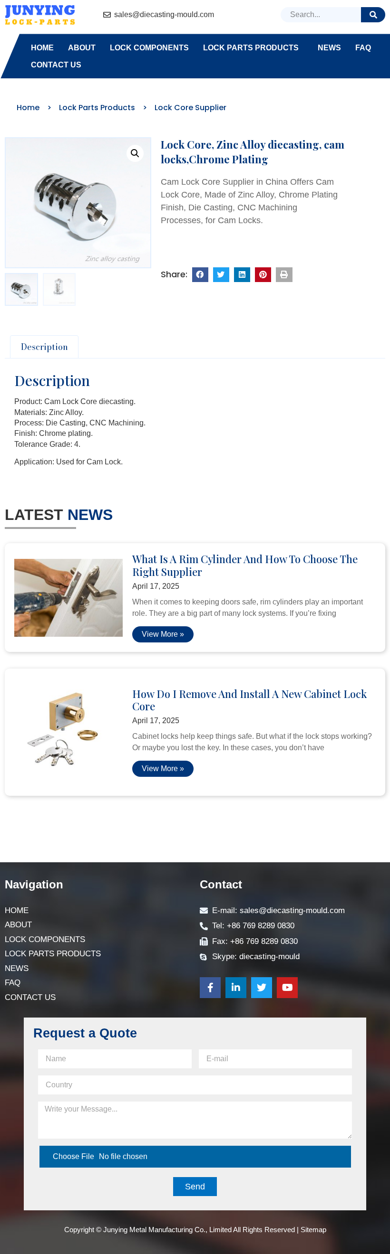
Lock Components (149, 48)
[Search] (373, 14)
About (82, 48)
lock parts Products (251, 48)
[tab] (44, 346)
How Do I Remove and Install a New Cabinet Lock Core (249, 700)
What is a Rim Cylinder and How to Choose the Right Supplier (245, 565)
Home (42, 48)
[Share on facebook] (200, 275)
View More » (163, 634)
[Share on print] (284, 275)
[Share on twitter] (221, 275)
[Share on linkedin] (242, 275)
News (329, 48)
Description (44, 346)
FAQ (363, 48)
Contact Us (56, 65)
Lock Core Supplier (190, 107)
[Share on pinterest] (263, 275)
